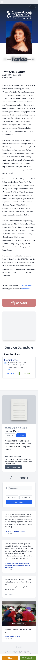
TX (9, 369)
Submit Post (19, 502)
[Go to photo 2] (13, 623)
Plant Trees (27, 373)
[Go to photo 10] (23, 623)
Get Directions (11, 373)
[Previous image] (4, 613)
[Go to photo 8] (20, 623)
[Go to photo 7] (19, 623)
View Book (10, 435)
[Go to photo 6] (18, 623)
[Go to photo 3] (14, 623)
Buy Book (21, 435)
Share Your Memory (13, 467)
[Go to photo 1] (12, 623)
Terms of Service (24, 653)
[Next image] (33, 613)
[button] (19, 613)
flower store (25, 288)
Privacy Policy (13, 653)
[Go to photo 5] (17, 623)
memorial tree (27, 285)
